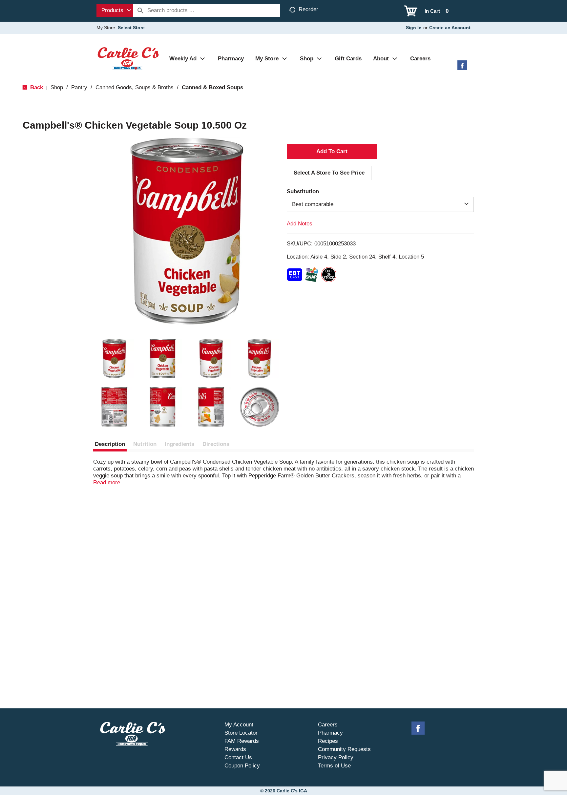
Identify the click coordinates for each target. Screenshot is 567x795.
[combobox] (114, 10)
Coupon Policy (242, 766)
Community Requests (344, 749)
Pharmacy (330, 733)
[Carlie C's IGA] (128, 58)
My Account (238, 725)
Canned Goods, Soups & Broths (134, 87)
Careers (328, 725)
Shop (57, 87)
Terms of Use (334, 766)
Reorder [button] (308, 9)
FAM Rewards (241, 741)
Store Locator (241, 733)
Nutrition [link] (145, 444)
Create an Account (450, 27)
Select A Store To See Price (329, 173)
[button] (114, 359)
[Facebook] (462, 68)
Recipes (328, 741)
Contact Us (238, 757)
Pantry (79, 87)
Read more (106, 482)
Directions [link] (215, 444)
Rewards (235, 749)
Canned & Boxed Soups (212, 87)
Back (36, 87)
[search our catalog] (140, 10)
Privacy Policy (335, 757)
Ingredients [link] (179, 444)
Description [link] (110, 444)
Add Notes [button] (299, 223)
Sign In (414, 27)
